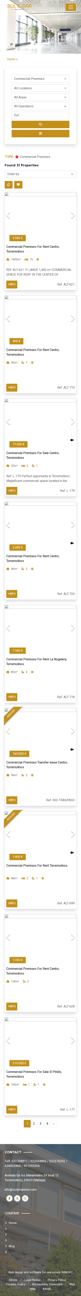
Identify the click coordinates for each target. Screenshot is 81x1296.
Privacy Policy (57, 1280)
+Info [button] (12, 284)
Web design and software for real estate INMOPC (40, 1272)
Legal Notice (32, 1280)
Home (11, 59)
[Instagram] (25, 1198)
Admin (47, 1289)
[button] (40, 79)
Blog (12, 1246)
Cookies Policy (15, 1284)
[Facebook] (9, 1198)
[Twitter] (17, 1198)
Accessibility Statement (47, 1284)
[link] (27, 7)
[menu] (70, 7)
